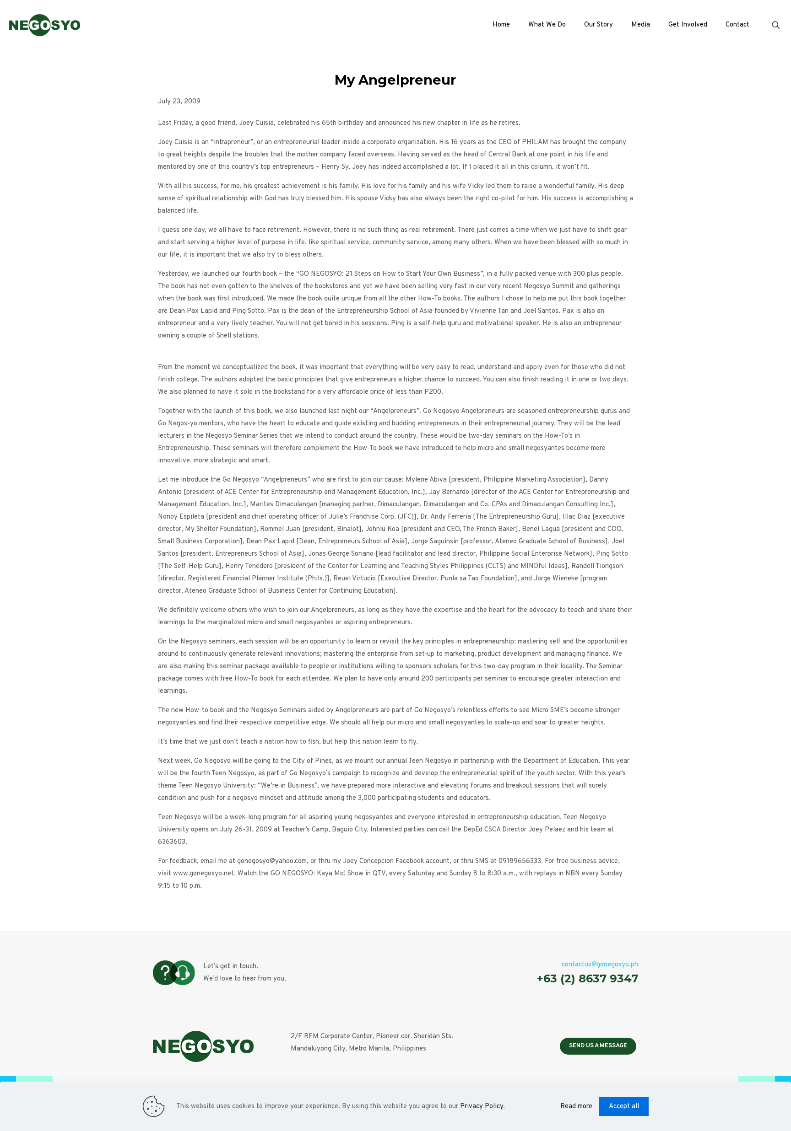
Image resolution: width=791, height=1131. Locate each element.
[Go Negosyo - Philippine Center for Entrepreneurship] (44, 25)
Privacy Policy (481, 1106)
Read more (576, 1106)
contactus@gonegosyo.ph (600, 964)
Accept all (624, 1106)
